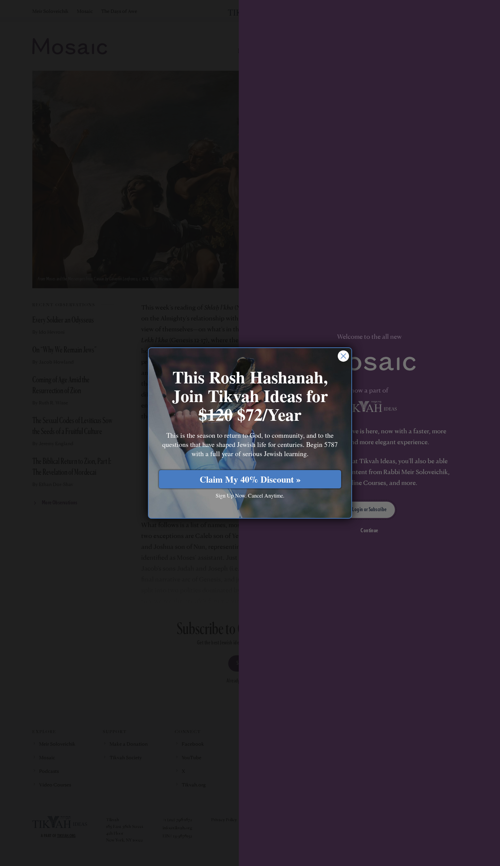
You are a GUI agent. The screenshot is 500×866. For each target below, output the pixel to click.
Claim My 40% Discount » (250, 479)
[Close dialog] (343, 356)
